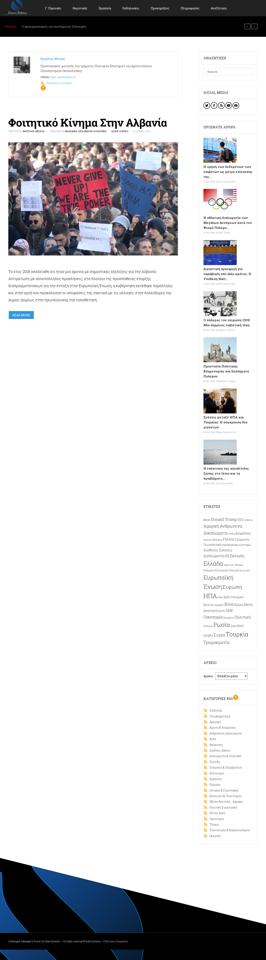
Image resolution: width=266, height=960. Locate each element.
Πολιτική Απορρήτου (116, 941)
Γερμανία (242, 539)
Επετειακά (216, 773)
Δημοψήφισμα (230, 544)
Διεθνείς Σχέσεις (217, 550)
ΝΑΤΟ (221, 611)
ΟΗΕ (229, 610)
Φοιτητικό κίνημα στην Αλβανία (87, 122)
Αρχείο (208, 676)
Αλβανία (248, 519)
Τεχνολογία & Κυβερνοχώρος (229, 830)
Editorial (215, 710)
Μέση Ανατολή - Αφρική (225, 802)
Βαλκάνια (71, 131)
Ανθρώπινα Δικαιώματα (225, 733)
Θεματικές (80, 8)
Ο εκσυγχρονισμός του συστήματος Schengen (54, 27)
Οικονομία (213, 617)
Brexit (207, 519)
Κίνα (229, 604)
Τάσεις (213, 824)
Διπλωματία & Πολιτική (92, 131)
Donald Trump (224, 519)
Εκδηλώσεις (130, 8)
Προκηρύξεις (160, 8)
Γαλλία (228, 539)
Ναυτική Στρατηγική (222, 807)
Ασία (231, 533)
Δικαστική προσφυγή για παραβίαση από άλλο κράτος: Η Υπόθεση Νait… (227, 274)
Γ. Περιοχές (53, 8)
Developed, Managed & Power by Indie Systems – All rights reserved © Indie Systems (55, 941)
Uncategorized (219, 716)
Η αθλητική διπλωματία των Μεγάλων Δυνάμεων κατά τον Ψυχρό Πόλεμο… (227, 223)
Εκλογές (237, 555)
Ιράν (227, 597)
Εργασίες (215, 779)
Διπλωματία (214, 555)
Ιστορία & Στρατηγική (223, 790)
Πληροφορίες (190, 8)
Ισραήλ (219, 605)
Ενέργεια (208, 570)
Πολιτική (243, 617)
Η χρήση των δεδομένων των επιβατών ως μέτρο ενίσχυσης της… (227, 172)
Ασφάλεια (243, 533)
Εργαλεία (105, 8)
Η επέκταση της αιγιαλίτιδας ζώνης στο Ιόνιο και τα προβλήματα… (226, 473)
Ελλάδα (213, 563)
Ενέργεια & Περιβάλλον (225, 767)
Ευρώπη (232, 586)
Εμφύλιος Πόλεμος (233, 564)
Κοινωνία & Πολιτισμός (225, 796)
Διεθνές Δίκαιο (219, 750)
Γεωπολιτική (212, 545)
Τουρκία (237, 634)
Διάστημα (245, 544)
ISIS (240, 519)
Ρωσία (221, 624)
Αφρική (207, 539)
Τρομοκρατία (216, 642)
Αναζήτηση (219, 8)
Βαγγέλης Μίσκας (53, 59)
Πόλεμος (208, 626)
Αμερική (211, 526)
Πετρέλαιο (228, 617)
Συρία (219, 635)
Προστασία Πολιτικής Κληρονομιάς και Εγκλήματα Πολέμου (226, 371)
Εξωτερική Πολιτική (227, 570)
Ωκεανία (214, 836)
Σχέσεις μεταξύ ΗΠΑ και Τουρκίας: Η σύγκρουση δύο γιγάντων (225, 422)
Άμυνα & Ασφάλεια (222, 727)
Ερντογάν (245, 570)
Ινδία (220, 597)
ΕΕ (227, 556)
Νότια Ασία (216, 813)
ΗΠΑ (210, 596)
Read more (21, 315)
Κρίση (238, 605)
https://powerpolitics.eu (63, 77)
